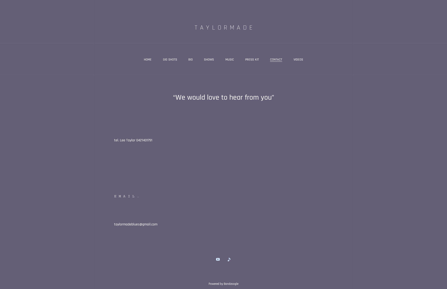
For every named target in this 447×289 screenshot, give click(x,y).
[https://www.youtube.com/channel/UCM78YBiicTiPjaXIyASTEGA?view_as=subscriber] (218, 259)
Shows (209, 60)
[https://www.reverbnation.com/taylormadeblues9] (229, 259)
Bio (190, 60)
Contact (276, 60)
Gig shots (170, 60)
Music (229, 60)
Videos (298, 60)
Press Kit (252, 60)
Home (148, 60)
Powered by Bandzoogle (223, 284)
